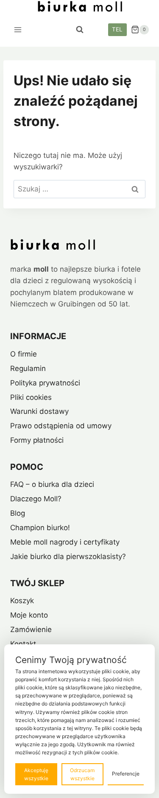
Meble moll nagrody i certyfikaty (65, 542)
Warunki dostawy (39, 411)
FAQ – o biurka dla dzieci (52, 484)
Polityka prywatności (45, 383)
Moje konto (29, 615)
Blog (17, 513)
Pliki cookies (31, 397)
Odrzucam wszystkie (82, 774)
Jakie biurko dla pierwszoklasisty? (68, 556)
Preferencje (125, 773)
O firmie (23, 354)
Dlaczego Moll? (35, 499)
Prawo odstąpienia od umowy (61, 425)
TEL (117, 29)
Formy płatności (37, 440)
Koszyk (22, 600)
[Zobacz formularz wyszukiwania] (79, 29)
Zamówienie (31, 629)
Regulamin (28, 368)
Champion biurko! (40, 527)
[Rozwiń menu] (18, 29)
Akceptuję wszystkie (36, 774)
